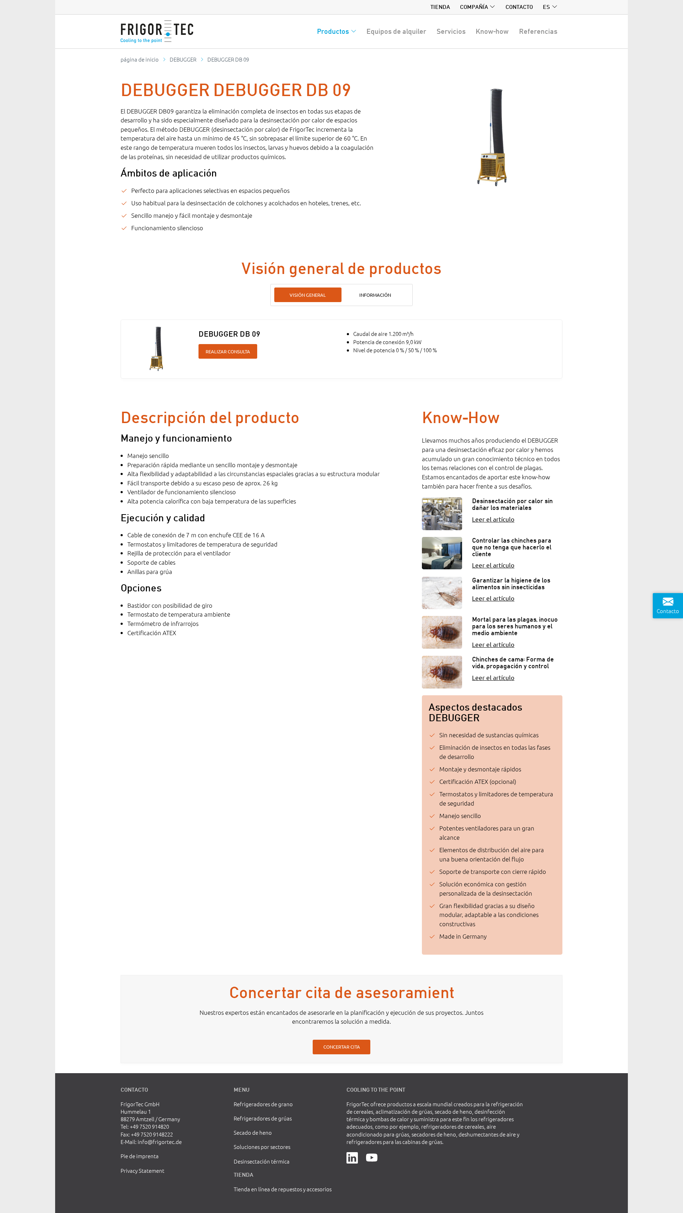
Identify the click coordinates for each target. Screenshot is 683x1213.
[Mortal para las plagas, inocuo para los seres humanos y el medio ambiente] (442, 632)
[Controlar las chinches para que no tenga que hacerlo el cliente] (442, 553)
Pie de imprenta (140, 1156)
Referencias (538, 31)
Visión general (308, 295)
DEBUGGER (183, 59)
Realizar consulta (228, 351)
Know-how (492, 31)
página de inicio (140, 59)
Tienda (440, 7)
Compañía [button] (474, 7)
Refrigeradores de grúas (263, 1118)
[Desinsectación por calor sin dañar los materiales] (442, 513)
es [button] (546, 7)
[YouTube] (371, 1157)
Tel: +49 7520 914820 (145, 1126)
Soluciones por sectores (262, 1146)
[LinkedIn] (352, 1157)
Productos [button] (333, 31)
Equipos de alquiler (396, 31)
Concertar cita (341, 1047)
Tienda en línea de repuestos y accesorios (283, 1189)
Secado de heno (253, 1132)
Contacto (519, 7)
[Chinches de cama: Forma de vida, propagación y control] (442, 672)
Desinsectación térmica (262, 1161)
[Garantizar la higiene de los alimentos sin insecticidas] (442, 593)
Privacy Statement (142, 1170)
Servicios (451, 31)
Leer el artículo (493, 519)
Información (375, 295)
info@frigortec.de (160, 1141)
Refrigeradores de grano (263, 1104)
